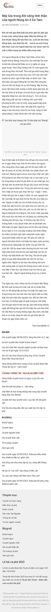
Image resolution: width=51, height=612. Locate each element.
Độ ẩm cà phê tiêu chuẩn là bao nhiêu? (19, 342)
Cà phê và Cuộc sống (11, 501)
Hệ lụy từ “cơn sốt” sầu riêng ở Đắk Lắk (20, 470)
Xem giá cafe (8, 448)
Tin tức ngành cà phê (11, 522)
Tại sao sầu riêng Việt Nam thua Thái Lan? (21, 476)
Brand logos (7, 422)
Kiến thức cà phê (9, 505)
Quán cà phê (7, 509)
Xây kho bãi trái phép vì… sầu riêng (17, 386)
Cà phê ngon (7, 427)
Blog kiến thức (35, 373)
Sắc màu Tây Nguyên (10, 25)
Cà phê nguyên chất (11, 432)
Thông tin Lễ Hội (9, 518)
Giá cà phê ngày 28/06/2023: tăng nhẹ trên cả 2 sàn (25, 337)
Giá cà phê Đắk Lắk (10, 438)
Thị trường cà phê (10, 443)
